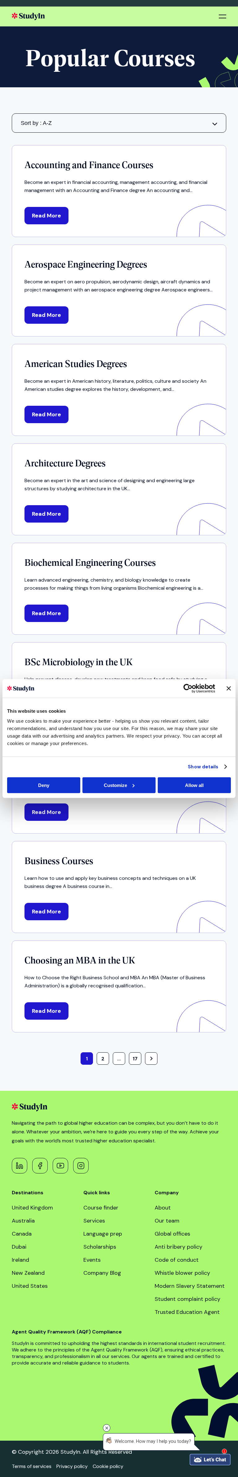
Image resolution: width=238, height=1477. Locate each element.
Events (92, 1260)
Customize (115, 785)
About (163, 1207)
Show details (203, 767)
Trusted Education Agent (187, 1312)
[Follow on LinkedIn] (19, 1165)
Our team (167, 1220)
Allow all (194, 785)
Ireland (20, 1260)
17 (135, 1058)
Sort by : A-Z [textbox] (36, 123)
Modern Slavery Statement (190, 1286)
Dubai (19, 1247)
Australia (23, 1220)
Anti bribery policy (178, 1247)
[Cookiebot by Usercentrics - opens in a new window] (188, 688)
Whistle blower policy (182, 1273)
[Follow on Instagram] (81, 1165)
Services (94, 1220)
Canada (22, 1233)
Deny (43, 785)
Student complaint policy (187, 1299)
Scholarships (99, 1247)
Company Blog (102, 1273)
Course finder (100, 1207)
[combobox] (118, 123)
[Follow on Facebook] (40, 1165)
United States (30, 1286)
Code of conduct (177, 1260)
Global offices (172, 1233)
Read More (46, 215)
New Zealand (28, 1273)
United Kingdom (32, 1207)
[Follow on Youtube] (60, 1165)
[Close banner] (229, 688)
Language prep (102, 1233)
